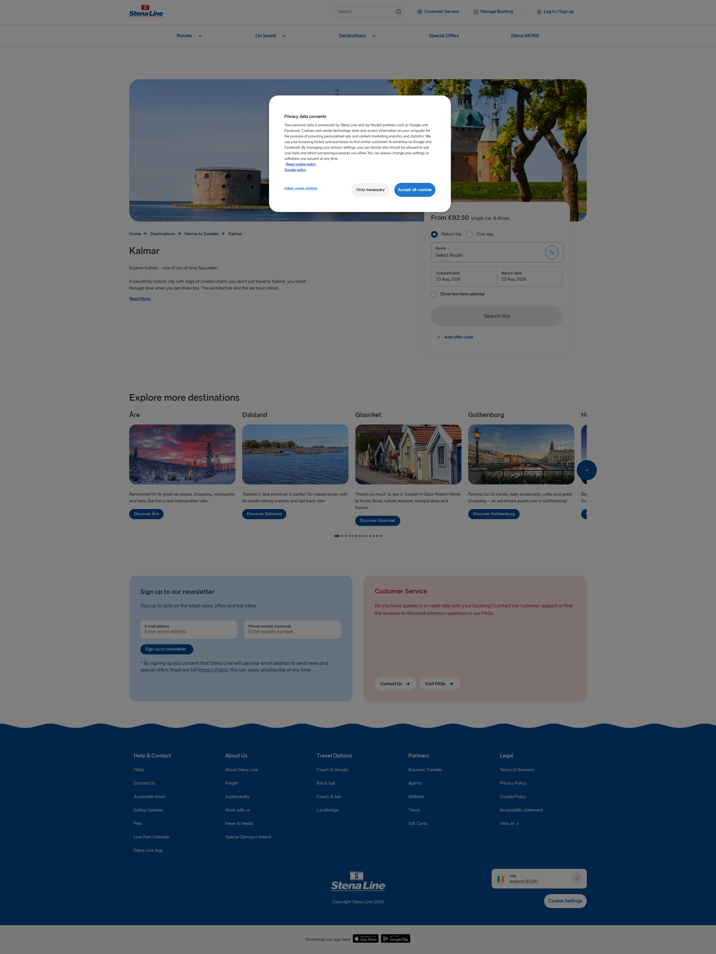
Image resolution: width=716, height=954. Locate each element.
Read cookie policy (301, 164)
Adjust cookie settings (300, 188)
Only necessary (370, 189)
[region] (360, 153)
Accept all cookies (415, 189)
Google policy (295, 170)
